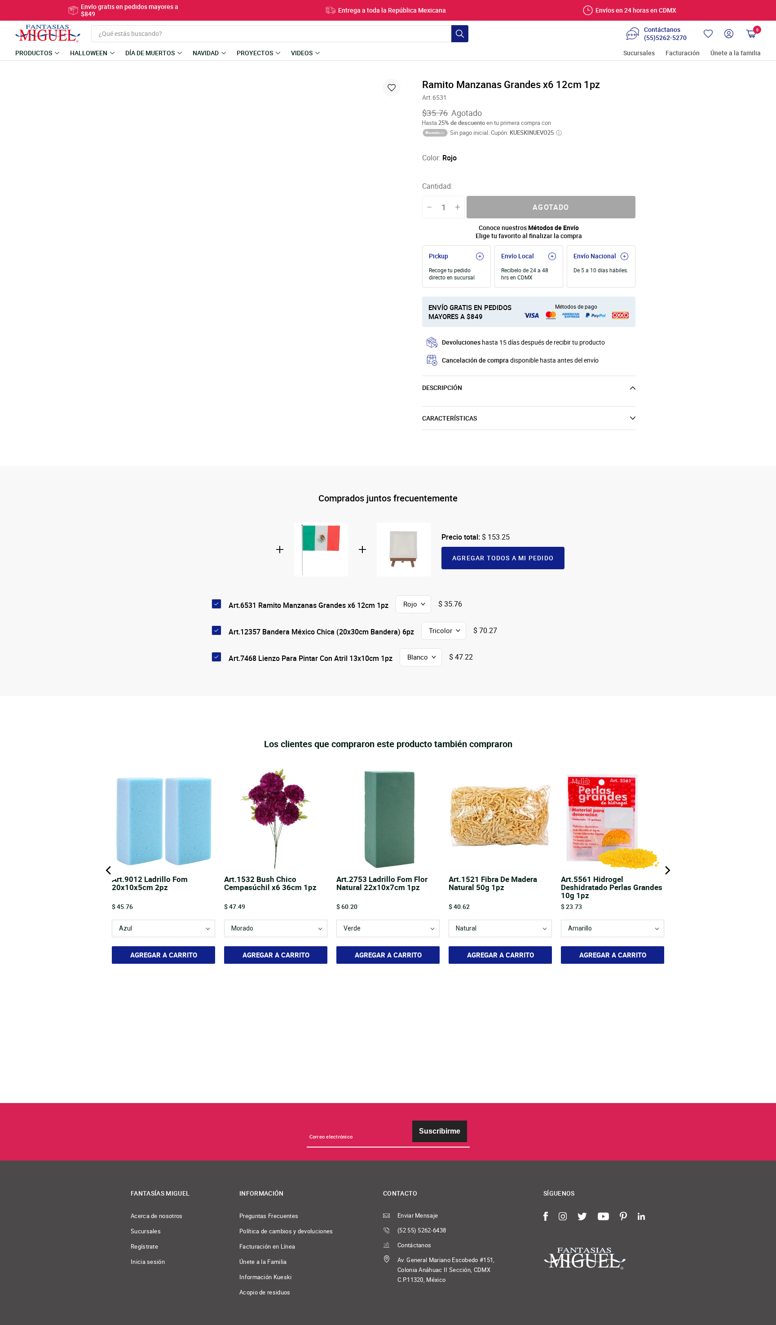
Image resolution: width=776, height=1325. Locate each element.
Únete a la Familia (263, 1262)
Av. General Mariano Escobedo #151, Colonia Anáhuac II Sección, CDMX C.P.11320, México (446, 1270)
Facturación (683, 53)
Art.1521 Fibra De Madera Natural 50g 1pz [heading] (493, 883)
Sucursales (639, 53)
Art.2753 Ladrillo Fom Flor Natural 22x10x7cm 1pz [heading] (382, 883)
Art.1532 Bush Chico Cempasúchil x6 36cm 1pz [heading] (270, 883)
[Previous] (109, 870)
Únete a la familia (735, 53)
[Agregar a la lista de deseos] (392, 88)
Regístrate (144, 1246)
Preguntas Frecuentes (268, 1216)
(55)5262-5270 (665, 37)
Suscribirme (439, 1131)
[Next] (667, 870)
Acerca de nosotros (157, 1216)
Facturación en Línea (267, 1246)
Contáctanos (414, 1245)
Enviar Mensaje (417, 1215)
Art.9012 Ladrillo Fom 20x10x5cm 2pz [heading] (150, 883)
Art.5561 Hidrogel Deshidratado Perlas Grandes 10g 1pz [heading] (611, 887)
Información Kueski (265, 1277)
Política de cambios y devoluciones (286, 1231)
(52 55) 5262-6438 (421, 1230)
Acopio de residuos (265, 1292)
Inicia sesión (148, 1262)
